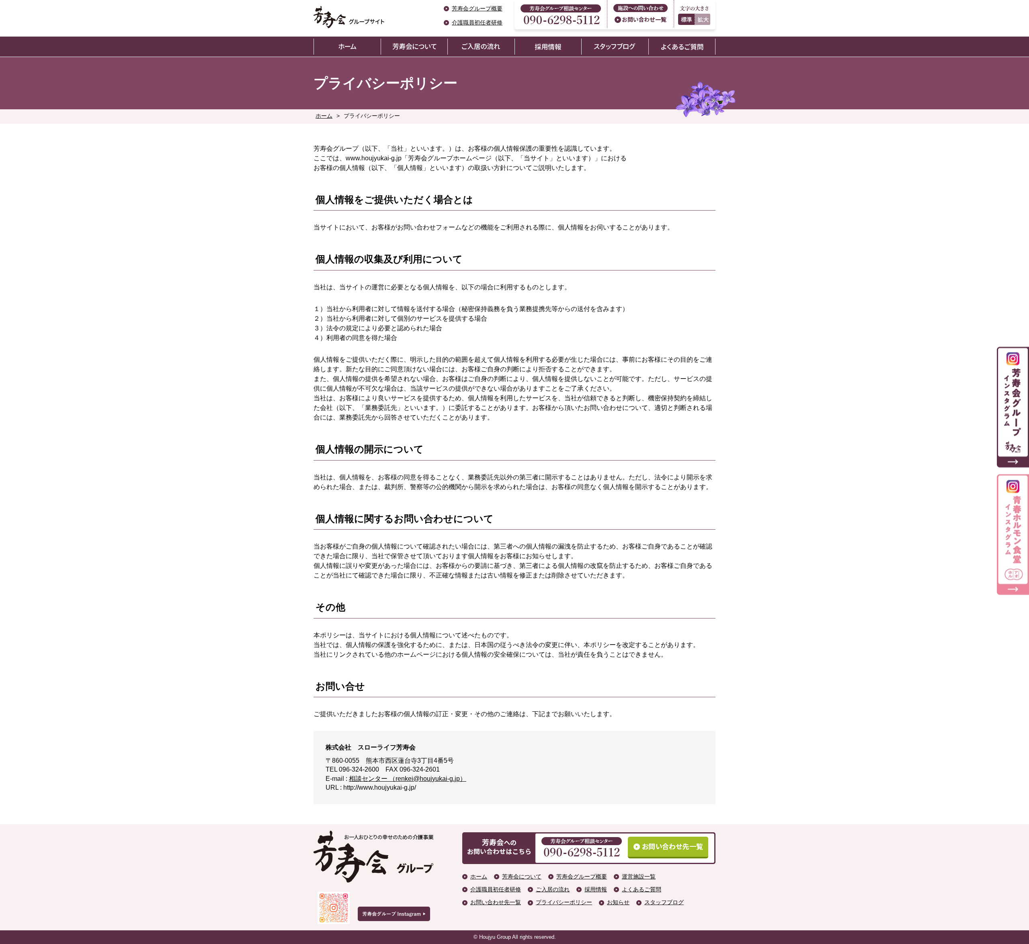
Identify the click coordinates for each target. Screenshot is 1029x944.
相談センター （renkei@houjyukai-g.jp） (407, 778)
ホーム (324, 116)
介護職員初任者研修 (477, 22)
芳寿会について (521, 876)
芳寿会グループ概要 (477, 8)
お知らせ (618, 902)
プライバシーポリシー (564, 902)
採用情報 (595, 889)
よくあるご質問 (641, 889)
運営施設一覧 (639, 876)
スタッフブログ (664, 902)
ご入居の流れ (553, 889)
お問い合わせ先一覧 (495, 902)
